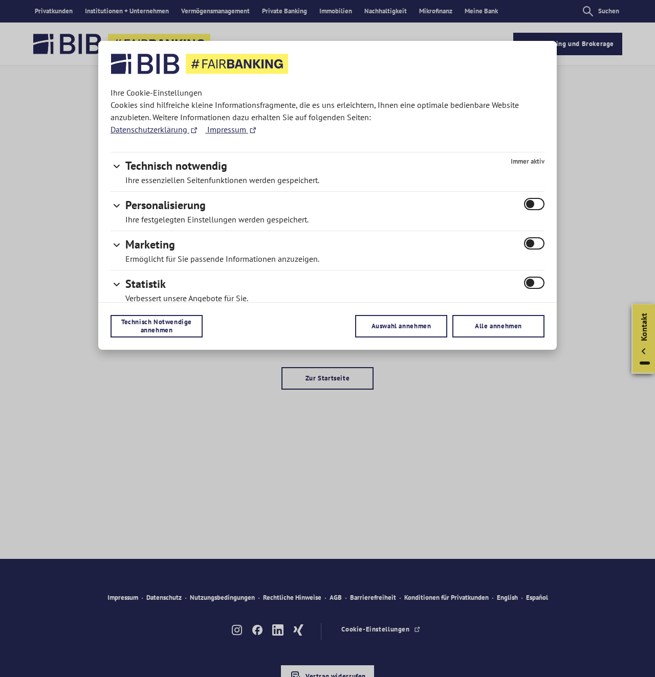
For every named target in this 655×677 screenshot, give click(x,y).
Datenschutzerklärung (150, 129)
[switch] (534, 204)
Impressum (226, 129)
